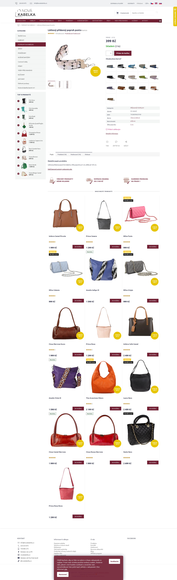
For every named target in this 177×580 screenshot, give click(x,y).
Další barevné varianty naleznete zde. (60, 169)
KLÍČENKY (21, 75)
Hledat (157, 12)
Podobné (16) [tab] (62, 154)
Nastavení (63, 574)
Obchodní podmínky (60, 549)
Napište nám (58, 553)
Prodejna (94, 543)
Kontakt (93, 545)
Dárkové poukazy (23, 83)
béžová (137, 118)
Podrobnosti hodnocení (72, 33)
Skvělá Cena (22, 36)
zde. (65, 569)
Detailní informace (112, 133)
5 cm (131, 125)
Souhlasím (114, 561)
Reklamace (57, 547)
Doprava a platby (117, 3)
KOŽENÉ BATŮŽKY (24, 57)
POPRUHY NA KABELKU (26, 44)
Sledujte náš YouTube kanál (29, 558)
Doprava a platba (59, 543)
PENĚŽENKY (22, 53)
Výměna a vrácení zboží (61, 545)
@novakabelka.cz (26, 561)
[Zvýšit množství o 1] (113, 52)
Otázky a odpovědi (60, 555)
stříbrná (132, 121)
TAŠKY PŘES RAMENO (25, 70)
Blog (92, 551)
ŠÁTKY (20, 49)
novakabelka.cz (25, 555)
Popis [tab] (52, 154)
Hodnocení (94, 547)
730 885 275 (24, 549)
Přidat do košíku (122, 53)
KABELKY (21, 40)
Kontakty (131, 3)
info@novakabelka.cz (27, 543)
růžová (132, 118)
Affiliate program (96, 553)
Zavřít (110, 139)
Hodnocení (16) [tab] (76, 154)
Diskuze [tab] (87, 154)
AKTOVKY (21, 79)
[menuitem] (21, 20)
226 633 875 (24, 546)
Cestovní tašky (22, 62)
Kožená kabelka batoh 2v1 (26, 88)
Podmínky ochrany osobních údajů (65, 551)
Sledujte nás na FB (26, 552)
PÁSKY (20, 66)
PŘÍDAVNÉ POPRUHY (137, 108)
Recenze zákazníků (97, 549)
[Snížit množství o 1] (113, 54)
